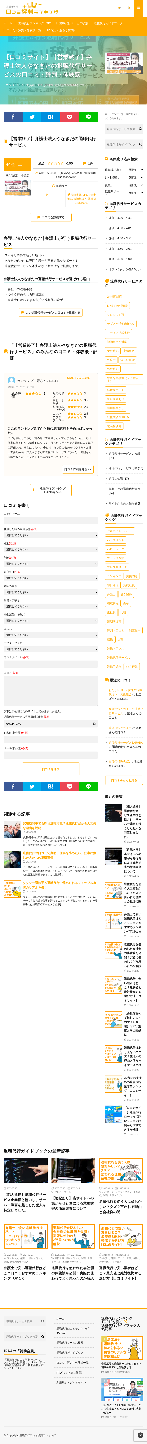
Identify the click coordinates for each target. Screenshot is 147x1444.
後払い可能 (127, 360)
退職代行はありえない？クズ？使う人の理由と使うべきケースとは (132, 1056)
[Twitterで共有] (32, 117)
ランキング (114, 576)
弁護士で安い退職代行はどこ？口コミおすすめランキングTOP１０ (132, 922)
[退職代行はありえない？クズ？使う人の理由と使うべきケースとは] (113, 1054)
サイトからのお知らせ (123, 503)
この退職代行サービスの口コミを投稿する (53, 312)
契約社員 (129, 585)
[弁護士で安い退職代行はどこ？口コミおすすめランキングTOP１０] (113, 920)
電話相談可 (60, 85)
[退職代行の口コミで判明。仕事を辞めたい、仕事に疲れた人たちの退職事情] (12, 859)
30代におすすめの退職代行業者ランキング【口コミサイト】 (133, 1086)
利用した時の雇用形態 (20, 529)
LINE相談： (112, 177)
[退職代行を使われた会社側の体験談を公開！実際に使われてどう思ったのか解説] (113, 950)
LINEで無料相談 (45, 85)
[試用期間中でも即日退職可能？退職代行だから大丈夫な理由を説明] (12, 829)
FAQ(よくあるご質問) (61, 30)
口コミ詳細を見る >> (77, 469)
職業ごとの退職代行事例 (124, 488)
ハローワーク (115, 549)
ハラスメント (115, 540)
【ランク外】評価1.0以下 (125, 269)
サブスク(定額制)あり (121, 323)
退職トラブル (115, 648)
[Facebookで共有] (13, 117)
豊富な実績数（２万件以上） (123, 379)
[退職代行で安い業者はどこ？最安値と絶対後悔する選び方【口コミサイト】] (113, 985)
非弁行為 (132, 666)
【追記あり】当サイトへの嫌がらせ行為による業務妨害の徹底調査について (72, 1203)
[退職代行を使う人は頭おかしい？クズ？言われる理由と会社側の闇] (113, 890)
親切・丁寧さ (12, 600)
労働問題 (132, 576)
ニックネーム (12, 513)
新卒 (126, 603)
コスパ (8, 628)
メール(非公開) (16, 748)
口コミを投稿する (53, 217)
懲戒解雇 (112, 603)
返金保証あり (115, 399)
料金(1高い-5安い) (14, 614)
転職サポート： (112, 193)
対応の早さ (10, 586)
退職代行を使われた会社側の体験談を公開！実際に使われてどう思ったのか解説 (72, 1273)
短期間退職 (114, 621)
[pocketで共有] (69, 117)
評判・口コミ (115, 630)
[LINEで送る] (88, 117)
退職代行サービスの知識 (124, 453)
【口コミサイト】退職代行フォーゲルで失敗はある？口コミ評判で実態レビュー (121, 1408)
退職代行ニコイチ (120, 728)
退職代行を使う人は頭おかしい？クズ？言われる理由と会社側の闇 (132, 892)
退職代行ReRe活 (119, 761)
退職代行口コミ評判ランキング (38, 1435)
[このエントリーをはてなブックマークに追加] (50, 117)
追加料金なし (115, 408)
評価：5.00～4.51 (120, 217)
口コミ (11, 672)
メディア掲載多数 (118, 332)
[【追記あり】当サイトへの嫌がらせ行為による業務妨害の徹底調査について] (113, 856)
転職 (110, 639)
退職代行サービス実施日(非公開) (27, 716)
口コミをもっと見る (124, 780)
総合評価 (12, 571)
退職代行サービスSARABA (126, 742)
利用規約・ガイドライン (71, 1382)
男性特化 (112, 369)
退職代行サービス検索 (73, 23)
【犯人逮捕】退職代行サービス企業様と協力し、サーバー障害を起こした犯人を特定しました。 (25, 1202)
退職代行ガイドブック (108, 23)
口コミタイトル (16, 657)
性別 (10, 543)
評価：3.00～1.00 (120, 259)
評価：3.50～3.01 (120, 248)
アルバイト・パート (120, 531)
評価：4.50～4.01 (120, 228)
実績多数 (31, 85)
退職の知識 (116, 478)
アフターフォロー (14, 643)
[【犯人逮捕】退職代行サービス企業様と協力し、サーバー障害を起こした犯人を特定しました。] (113, 813)
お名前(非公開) (16, 732)
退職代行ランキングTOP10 (35, 23)
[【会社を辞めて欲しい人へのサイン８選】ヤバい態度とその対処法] (113, 1019)
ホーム (8, 23)
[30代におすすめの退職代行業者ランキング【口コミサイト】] (113, 1084)
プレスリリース (117, 567)
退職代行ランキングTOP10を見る (53, 490)
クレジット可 (115, 314)
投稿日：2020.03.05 (78, 377)
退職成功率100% (75, 85)
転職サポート (115, 390)
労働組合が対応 (117, 341)
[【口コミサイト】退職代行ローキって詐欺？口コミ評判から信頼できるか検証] (113, 1114)
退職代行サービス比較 (123, 468)
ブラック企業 (115, 558)
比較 (123, 612)
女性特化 (112, 350)
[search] (140, 129)
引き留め (126, 594)
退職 (120, 639)
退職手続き (114, 666)
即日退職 (112, 585)
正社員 (111, 612)
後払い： (110, 185)
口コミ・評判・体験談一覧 (24, 30)
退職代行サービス (118, 657)
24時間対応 (114, 296)
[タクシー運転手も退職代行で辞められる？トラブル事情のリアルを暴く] (12, 889)
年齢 (10, 557)
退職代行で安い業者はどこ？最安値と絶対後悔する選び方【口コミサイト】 (120, 1273)
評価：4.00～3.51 (120, 238)
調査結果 (134, 630)
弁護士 (111, 360)
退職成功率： (113, 169)
